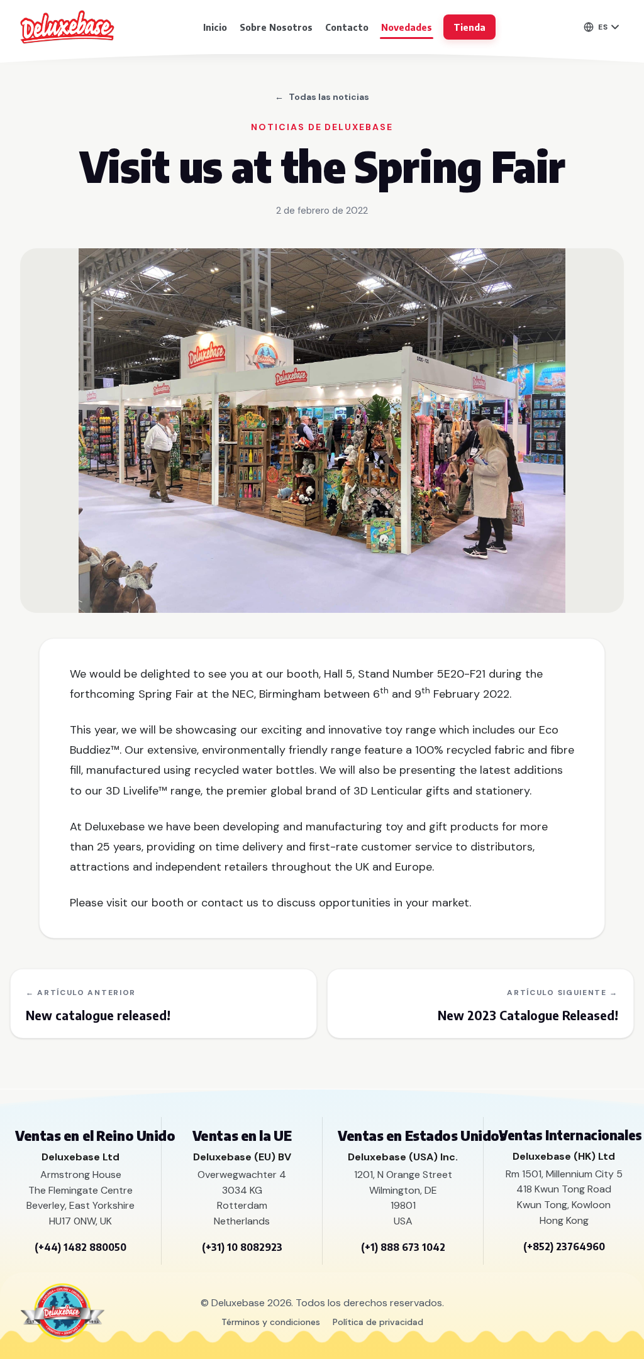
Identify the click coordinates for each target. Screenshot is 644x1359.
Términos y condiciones (270, 1322)
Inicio (215, 27)
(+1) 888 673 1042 (403, 1247)
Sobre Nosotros (276, 27)
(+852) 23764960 (564, 1246)
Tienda (469, 27)
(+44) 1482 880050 (80, 1247)
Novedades (406, 27)
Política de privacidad (378, 1322)
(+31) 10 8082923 (242, 1247)
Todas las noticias (322, 96)
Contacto (347, 27)
